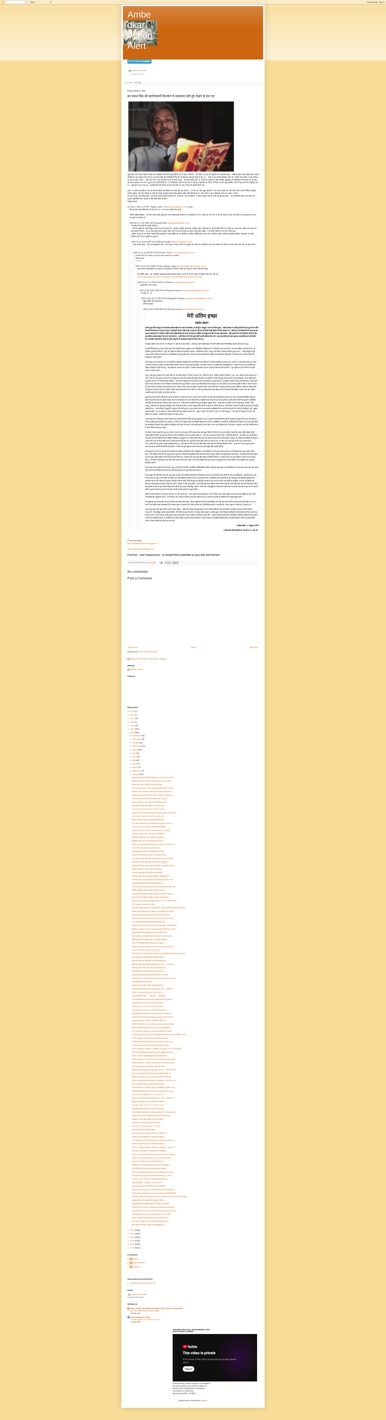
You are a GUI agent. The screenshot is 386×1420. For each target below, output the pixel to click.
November (136, 739)
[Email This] (166, 562)
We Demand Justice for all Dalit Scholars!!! (149, 1010)
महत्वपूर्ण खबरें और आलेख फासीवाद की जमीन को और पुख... (151, 1204)
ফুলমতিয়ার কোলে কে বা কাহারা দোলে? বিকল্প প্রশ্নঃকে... (148, 1006)
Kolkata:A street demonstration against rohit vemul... (153, 1017)
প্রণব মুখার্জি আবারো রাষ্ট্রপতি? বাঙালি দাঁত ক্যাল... (146, 848)
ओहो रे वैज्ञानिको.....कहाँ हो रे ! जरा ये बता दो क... (148, 1183)
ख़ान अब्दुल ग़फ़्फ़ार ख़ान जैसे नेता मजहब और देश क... (149, 1066)
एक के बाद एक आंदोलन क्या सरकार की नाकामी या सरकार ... (151, 1045)
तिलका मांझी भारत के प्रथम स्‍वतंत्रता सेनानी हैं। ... (148, 1003)
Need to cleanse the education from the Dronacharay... (154, 1154)
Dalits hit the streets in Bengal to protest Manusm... (152, 791)
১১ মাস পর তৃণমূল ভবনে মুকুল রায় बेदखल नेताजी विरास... (149, 827)
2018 (132, 726)
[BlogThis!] (168, 562)
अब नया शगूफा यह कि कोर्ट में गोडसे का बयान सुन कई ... (150, 799)
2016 (132, 733)
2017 (132, 729)
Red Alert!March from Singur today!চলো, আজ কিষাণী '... (152, 1214)
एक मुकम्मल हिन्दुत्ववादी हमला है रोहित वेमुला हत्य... (148, 883)
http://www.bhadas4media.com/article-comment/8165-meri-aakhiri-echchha (169, 277)
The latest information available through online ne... (153, 823)
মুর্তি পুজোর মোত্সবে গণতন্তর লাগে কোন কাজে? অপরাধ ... (149, 1105)
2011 (132, 1244)
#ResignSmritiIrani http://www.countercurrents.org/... (153, 1091)
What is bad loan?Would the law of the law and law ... (153, 947)
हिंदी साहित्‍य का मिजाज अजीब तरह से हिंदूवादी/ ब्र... (148, 1225)
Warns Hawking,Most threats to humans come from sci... (154, 1080)
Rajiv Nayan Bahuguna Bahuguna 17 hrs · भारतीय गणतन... (155, 901)
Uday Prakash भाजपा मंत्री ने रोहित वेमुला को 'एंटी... (150, 802)
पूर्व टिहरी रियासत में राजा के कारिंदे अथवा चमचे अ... (148, 837)
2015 (132, 1230)
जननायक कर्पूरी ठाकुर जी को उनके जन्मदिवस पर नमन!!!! (150, 975)
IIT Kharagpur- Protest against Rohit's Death (150, 1038)
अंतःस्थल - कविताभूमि (133, 82)
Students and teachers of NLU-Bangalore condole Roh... (155, 925)
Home (193, 647)
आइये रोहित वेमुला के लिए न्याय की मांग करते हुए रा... (149, 1109)
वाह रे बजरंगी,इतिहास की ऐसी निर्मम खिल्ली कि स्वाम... (149, 922)
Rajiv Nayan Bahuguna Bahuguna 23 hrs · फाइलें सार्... (153, 964)
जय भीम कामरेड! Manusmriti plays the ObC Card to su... (153, 1042)
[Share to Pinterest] (177, 562)
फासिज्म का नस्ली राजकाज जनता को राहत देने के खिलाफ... (151, 1165)
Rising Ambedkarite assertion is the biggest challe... (153, 1052)
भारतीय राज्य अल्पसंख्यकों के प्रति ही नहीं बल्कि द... (149, 1137)
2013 (132, 1237)
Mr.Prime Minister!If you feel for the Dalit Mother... (152, 1028)
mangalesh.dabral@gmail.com (198, 298)
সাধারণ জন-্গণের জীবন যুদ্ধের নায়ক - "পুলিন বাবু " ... (147, 1126)
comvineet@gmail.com (183, 253)
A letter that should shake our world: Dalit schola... (152, 1158)
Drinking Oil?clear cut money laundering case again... (154, 1207)
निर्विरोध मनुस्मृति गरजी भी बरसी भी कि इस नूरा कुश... (149, 890)
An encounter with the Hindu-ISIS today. (148, 1084)
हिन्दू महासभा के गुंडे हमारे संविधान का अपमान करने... (149, 806)
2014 (132, 1234)
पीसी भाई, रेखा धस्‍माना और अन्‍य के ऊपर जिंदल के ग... (149, 968)
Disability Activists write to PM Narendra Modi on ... (152, 1013)
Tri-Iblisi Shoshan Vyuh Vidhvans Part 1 (145, 1319)
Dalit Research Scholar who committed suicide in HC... (154, 1087)
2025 (132, 711)
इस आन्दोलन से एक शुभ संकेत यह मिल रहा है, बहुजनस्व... (150, 862)
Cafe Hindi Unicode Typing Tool (143, 1283)
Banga (135, 1259)
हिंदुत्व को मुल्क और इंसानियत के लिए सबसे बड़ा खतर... (149, 961)
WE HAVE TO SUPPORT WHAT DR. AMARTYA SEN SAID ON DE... (159, 954)
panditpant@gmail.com (179, 223)
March (135, 767)
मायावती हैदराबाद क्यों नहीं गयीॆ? (142, 982)
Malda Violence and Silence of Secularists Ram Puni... (154, 1059)
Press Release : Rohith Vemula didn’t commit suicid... (153, 1063)
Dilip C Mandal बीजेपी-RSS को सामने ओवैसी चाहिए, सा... (152, 1073)
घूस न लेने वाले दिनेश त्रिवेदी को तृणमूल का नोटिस (145, 1311)
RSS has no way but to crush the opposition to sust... (153, 788)
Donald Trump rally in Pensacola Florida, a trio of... (152, 1176)
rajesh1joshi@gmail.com (175, 207)
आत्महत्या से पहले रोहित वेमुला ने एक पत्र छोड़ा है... (148, 1119)
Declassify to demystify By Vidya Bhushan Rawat (152, 936)
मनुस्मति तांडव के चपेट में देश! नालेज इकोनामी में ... (148, 985)
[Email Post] (161, 562)
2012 (132, 1241)
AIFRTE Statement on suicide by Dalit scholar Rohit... (153, 1024)
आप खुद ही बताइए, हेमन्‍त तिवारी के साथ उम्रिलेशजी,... (149, 1186)
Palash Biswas (139, 1263)
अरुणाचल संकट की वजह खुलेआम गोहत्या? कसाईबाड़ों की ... (151, 876)
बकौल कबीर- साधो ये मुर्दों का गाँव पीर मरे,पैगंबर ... (148, 785)
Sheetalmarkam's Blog (140, 1317)
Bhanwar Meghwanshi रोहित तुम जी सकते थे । (149, 1102)
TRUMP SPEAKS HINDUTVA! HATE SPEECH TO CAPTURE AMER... (160, 1197)
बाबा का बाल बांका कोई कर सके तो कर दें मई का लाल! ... (150, 855)
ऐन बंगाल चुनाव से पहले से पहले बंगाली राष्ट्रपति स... (149, 820)
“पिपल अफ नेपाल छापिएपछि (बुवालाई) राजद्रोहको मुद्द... (150, 1056)
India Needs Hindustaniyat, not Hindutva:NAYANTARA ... (155, 1193)
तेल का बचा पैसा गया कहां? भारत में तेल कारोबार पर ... (149, 1144)
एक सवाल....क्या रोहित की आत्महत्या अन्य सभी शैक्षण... (149, 1151)
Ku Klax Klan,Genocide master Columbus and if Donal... (155, 1211)
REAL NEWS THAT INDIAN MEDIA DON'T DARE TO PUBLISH (157, 1309)
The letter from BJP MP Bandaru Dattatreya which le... (154, 1140)
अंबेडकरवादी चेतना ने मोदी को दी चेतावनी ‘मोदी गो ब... (149, 1021)
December (136, 736)
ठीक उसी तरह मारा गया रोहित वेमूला (143, 1130)
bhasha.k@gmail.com (181, 242)
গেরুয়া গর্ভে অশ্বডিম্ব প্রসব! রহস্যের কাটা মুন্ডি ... (146, 950)
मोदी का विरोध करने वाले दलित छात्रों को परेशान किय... (150, 932)
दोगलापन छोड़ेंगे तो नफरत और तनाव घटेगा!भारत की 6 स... (151, 1218)
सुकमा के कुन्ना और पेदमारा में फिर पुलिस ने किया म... (149, 1200)
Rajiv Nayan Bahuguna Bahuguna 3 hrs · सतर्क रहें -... (153, 989)
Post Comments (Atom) (148, 652)
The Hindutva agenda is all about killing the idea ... (152, 1031)
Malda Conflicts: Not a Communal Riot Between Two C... (155, 929)
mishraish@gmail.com (183, 282)
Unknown (137, 1267)
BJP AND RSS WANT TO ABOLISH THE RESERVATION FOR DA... (159, 908)
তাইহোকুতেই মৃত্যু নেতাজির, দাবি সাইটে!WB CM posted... (150, 1179)
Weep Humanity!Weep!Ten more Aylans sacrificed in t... (154, 844)
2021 (132, 718)
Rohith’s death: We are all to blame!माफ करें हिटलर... (152, 1077)
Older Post (253, 647)
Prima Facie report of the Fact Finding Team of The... (153, 880)
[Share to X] (171, 562)
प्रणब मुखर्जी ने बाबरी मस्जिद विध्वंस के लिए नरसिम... (149, 851)
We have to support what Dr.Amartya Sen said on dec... (154, 978)
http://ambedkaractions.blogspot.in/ (142, 543)
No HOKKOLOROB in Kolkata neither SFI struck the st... (154, 1112)
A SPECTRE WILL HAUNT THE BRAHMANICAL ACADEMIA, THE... (159, 1035)
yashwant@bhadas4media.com (190, 266)
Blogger (204, 1401)
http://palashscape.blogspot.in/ (140, 549)
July (134, 753)
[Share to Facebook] (174, 562)
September (137, 746)
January (135, 774)
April (134, 764)
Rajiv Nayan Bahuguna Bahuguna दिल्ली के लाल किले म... (154, 911)
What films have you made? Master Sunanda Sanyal (153, 866)
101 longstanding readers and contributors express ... (154, 1172)
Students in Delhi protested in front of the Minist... (152, 1116)
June (134, 757)
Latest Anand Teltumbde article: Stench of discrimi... (153, 795)
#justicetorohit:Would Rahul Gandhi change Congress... (154, 813)
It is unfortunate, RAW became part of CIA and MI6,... (153, 859)
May (134, 760)
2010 (132, 1248)
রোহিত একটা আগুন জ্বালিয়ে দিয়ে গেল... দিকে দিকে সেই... (149, 1095)
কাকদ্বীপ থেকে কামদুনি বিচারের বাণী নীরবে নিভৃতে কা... (148, 992)
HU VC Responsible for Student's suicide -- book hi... (153, 1147)
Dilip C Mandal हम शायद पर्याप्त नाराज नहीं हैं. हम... (150, 1133)
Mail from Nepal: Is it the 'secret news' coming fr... (152, 830)
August (135, 750)
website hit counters (137, 74)
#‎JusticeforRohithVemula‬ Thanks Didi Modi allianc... (153, 894)
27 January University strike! (143, 904)
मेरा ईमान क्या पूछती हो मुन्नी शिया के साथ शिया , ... (148, 873)
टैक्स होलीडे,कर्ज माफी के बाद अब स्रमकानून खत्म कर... (150, 1168)
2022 (132, 715)
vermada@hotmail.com (193, 309)
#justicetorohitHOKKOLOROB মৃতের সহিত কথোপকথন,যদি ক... (154, 777)
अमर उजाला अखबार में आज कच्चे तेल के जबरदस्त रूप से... (151, 1221)
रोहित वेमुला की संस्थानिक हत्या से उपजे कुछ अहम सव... (150, 940)
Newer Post (133, 647)
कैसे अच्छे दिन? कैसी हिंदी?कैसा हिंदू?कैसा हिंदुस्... (148, 957)
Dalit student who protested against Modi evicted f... (153, 999)
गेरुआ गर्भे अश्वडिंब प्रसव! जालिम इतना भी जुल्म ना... (149, 943)
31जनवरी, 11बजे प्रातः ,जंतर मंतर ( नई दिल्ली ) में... (149, 834)
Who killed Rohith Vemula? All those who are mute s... (154, 918)
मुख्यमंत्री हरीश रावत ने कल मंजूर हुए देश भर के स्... (148, 841)
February (136, 771)
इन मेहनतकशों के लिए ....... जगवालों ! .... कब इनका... (149, 996)
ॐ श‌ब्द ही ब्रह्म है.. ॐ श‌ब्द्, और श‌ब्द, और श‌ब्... (147, 869)
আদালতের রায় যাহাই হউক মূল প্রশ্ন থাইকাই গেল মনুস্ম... (148, 809)
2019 (132, 722)
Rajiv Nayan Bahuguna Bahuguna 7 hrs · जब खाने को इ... (154, 1070)
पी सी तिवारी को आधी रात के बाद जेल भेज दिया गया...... (150, 971)
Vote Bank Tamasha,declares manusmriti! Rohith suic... (154, 887)
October (135, 743)
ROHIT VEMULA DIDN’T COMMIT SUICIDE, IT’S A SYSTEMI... (157, 1049)
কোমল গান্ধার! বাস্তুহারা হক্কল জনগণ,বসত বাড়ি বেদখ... (148, 816)
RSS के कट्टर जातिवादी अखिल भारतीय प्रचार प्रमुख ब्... (151, 897)
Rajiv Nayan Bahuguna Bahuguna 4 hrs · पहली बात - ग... (154, 1098)
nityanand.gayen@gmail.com (195, 290)
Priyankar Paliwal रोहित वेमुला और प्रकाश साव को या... (151, 915)
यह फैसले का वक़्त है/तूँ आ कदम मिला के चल (146, 1123)
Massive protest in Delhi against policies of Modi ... (152, 781)
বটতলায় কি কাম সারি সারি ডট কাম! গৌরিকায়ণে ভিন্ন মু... (148, 1161)
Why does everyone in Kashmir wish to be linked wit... (154, 1190)
